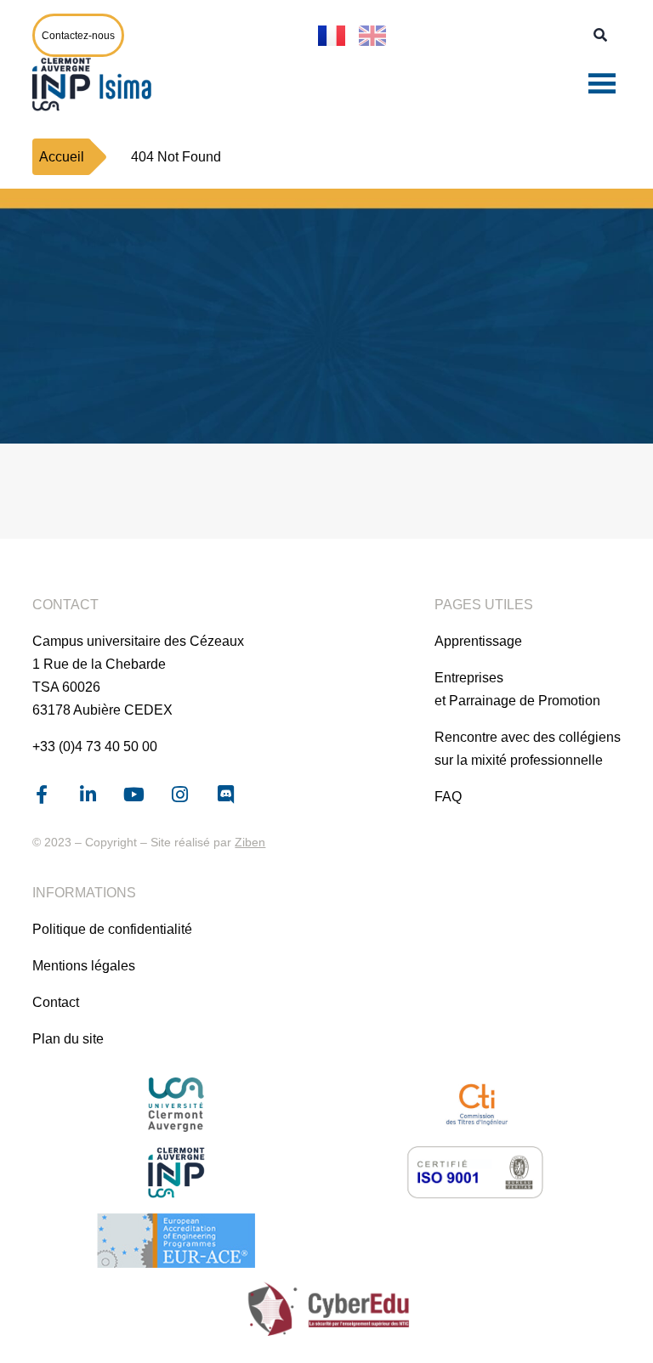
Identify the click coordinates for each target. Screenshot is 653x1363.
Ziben (250, 842)
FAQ (448, 796)
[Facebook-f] (41, 794)
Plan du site (68, 1039)
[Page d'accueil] (96, 84)
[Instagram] (179, 794)
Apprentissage (478, 641)
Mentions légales (83, 966)
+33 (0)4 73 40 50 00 (94, 746)
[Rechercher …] (600, 36)
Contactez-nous (78, 36)
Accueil (61, 157)
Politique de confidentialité (112, 929)
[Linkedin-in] (87, 794)
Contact (55, 1002)
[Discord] (225, 794)
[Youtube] (133, 794)
